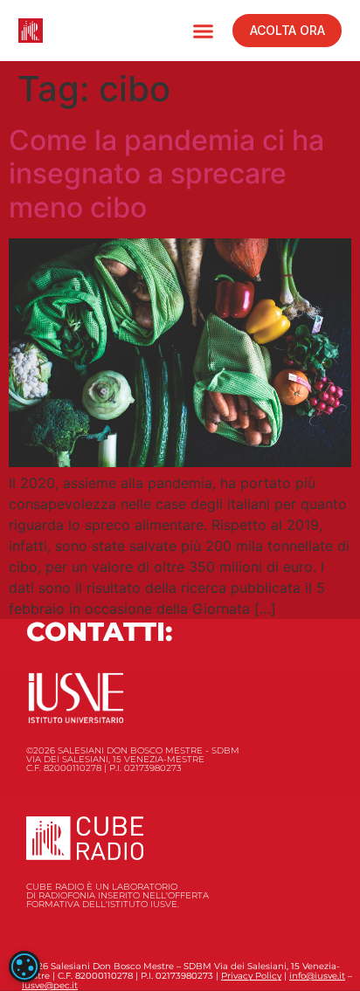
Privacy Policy (251, 975)
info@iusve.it (317, 975)
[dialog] (24, 966)
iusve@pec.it (50, 985)
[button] (203, 30)
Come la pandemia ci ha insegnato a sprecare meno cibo (166, 173)
